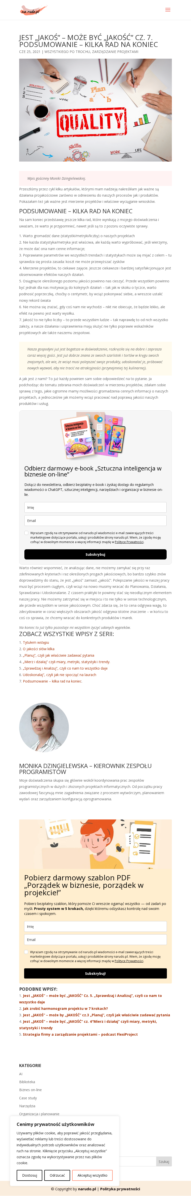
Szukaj (164, 1161)
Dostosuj (29, 1175)
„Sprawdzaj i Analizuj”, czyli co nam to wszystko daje (65, 668)
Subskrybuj (95, 554)
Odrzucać (57, 1175)
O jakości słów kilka (38, 648)
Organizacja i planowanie (39, 1113)
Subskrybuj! (95, 973)
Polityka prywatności (120, 1188)
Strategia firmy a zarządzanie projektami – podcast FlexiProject (80, 1034)
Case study (28, 1098)
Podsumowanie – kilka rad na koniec (52, 681)
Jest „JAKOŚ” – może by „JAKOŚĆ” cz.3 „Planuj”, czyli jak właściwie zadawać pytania (96, 1015)
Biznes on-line (30, 1089)
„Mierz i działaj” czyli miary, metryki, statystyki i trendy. (66, 661)
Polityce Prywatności (129, 542)
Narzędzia (27, 1106)
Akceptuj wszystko (92, 1175)
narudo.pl (87, 1188)
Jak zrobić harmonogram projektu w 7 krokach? (65, 1008)
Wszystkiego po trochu (67, 51)
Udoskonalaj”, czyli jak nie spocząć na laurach (59, 674)
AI (20, 1073)
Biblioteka (27, 1081)
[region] (64, 1151)
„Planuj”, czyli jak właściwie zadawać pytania (58, 655)
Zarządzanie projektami (115, 51)
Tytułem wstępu (36, 642)
